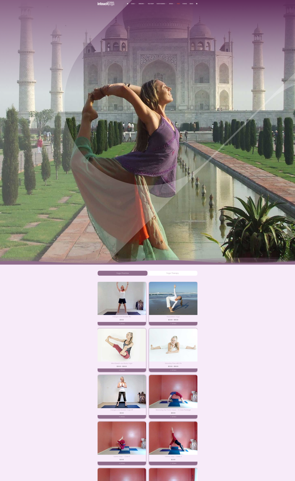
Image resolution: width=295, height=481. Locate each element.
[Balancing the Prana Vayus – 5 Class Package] (173, 376)
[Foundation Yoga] (173, 282)
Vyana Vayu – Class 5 (122, 456)
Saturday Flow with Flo (173, 363)
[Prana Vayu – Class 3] (122, 469)
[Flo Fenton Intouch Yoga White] (106, 2)
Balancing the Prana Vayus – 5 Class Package (173, 410)
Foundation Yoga (173, 317)
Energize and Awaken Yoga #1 (122, 410)
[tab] (123, 273)
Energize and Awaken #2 (122, 317)
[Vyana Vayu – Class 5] (122, 422)
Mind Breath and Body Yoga (121, 363)
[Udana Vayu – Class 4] (173, 422)
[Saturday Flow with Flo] (173, 329)
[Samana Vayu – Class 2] (173, 469)
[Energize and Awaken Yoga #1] (122, 376)
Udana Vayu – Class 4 (173, 456)
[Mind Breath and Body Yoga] (122, 329)
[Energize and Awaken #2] (122, 282)
